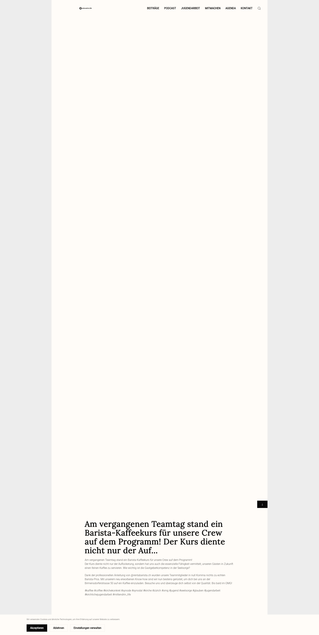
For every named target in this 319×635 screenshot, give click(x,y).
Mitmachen (212, 8)
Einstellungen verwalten (87, 628)
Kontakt (247, 8)
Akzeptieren (37, 628)
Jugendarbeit (190, 8)
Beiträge (153, 8)
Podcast (170, 8)
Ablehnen (58, 628)
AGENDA (230, 8)
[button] (259, 8)
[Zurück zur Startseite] (85, 8)
